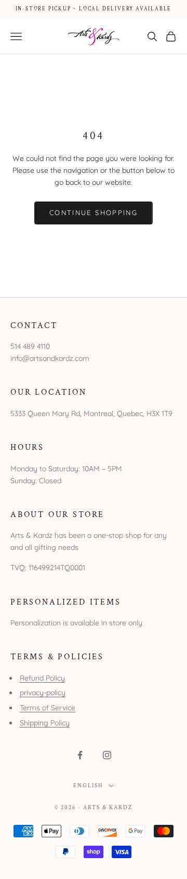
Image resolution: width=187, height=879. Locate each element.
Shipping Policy (45, 722)
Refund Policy (42, 678)
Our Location (48, 392)
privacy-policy (42, 692)
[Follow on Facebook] (80, 755)
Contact (34, 325)
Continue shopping (93, 212)
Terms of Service (47, 707)
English (88, 785)
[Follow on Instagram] (107, 755)
